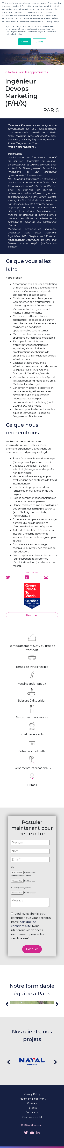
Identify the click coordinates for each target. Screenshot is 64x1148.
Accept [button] (24, 41)
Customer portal (32, 1117)
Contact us (32, 1112)
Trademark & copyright (32, 1098)
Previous (7, 1004)
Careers (32, 1107)
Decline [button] (39, 41)
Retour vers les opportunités (28, 72)
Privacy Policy (32, 1094)
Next (57, 1004)
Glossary (32, 1103)
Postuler (32, 615)
